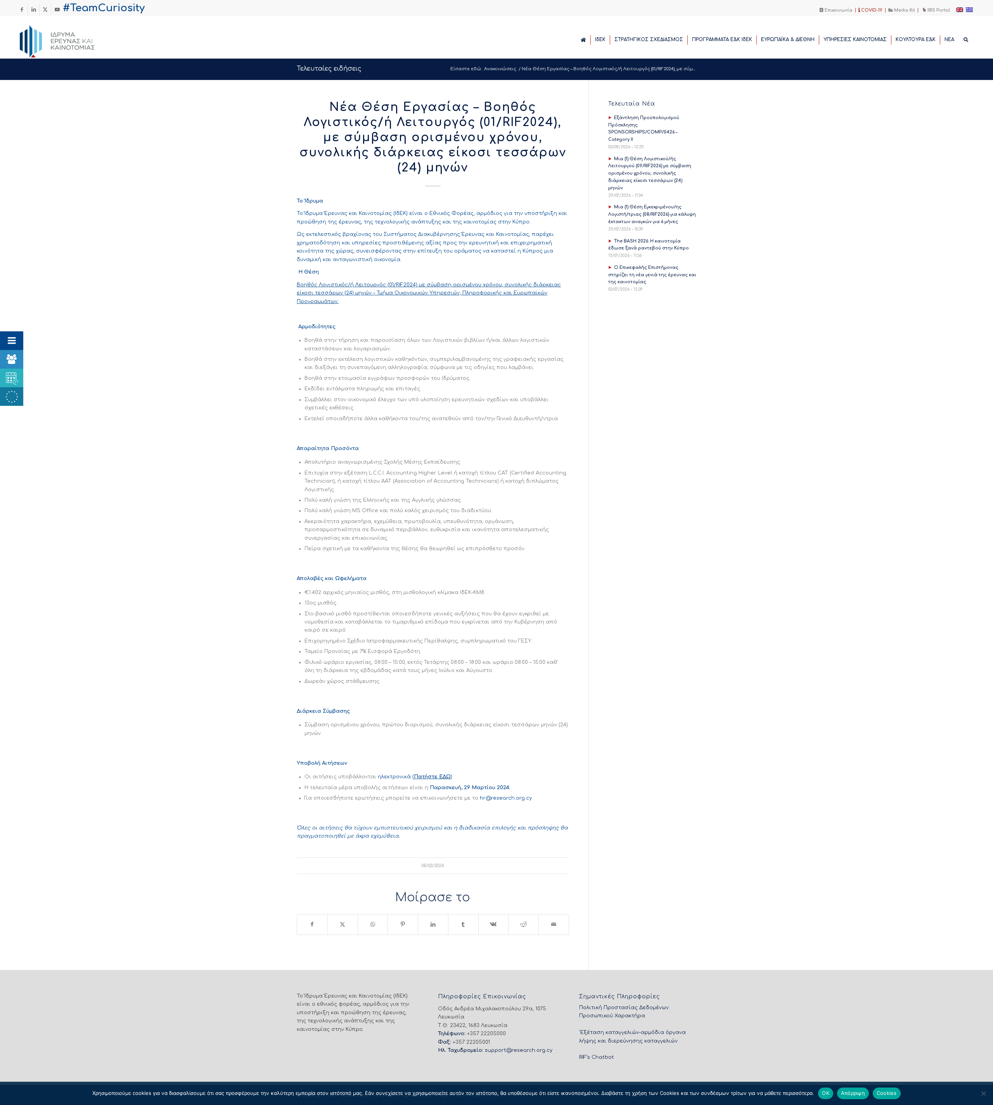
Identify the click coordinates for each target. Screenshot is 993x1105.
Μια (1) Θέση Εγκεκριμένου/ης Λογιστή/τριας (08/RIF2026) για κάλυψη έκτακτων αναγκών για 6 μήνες (652, 214)
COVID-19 (871, 10)
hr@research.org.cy (506, 798)
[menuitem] (836, 10)
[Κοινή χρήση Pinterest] (403, 924)
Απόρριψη (853, 1093)
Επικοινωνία (838, 10)
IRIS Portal (938, 10)
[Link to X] (45, 10)
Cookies (887, 1093)
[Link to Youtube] (57, 10)
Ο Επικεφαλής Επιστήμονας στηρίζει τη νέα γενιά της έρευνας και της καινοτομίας (652, 275)
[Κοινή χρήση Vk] (494, 924)
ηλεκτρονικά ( (396, 776)
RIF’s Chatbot (596, 1057)
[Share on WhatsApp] (373, 924)
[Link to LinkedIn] (33, 10)
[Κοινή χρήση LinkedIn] (433, 924)
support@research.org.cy (518, 1050)
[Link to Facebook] (22, 10)
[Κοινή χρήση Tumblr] (463, 924)
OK (825, 1093)
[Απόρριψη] (983, 1093)
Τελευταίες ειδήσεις (329, 68)
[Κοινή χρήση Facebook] (312, 924)
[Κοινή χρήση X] (343, 924)
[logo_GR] (68, 39)
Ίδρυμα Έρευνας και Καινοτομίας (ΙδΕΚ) (356, 213)
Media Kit (904, 10)
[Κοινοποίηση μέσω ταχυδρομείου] (554, 924)
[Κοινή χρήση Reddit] (523, 924)
